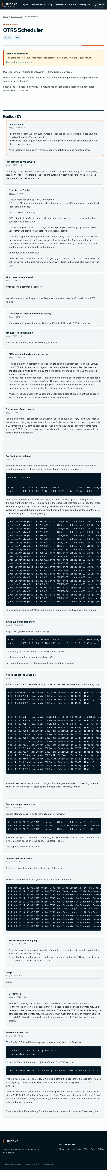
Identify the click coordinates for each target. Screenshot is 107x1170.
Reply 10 (9, 625)
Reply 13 (9, 862)
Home (5, 16)
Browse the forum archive (19, 62)
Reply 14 (12, 944)
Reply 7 (11, 358)
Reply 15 (9, 976)
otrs (17, 37)
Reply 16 (12, 997)
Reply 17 (9, 1036)
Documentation (38, 5)
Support (8, 37)
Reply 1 (11, 128)
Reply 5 (12, 317)
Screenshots (60, 5)
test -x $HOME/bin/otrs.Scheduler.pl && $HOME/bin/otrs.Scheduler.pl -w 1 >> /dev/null (55, 1070)
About (61, 1149)
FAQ (86, 1149)
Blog (50, 5)
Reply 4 (8, 281)
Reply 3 (12, 193)
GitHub (72, 5)
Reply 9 (8, 459)
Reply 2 (8, 165)
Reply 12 (9, 808)
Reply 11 (9, 678)
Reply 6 (8, 336)
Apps (25, 5)
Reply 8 (8, 413)
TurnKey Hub (85, 5)
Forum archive (16, 16)
